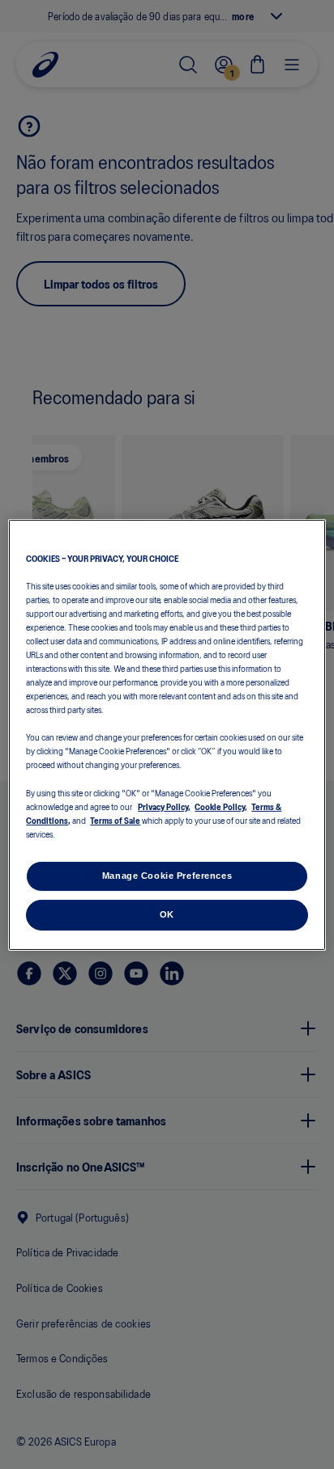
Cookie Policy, (221, 806)
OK (167, 914)
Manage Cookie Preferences (167, 875)
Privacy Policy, (164, 806)
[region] (166, 734)
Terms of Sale (115, 819)
